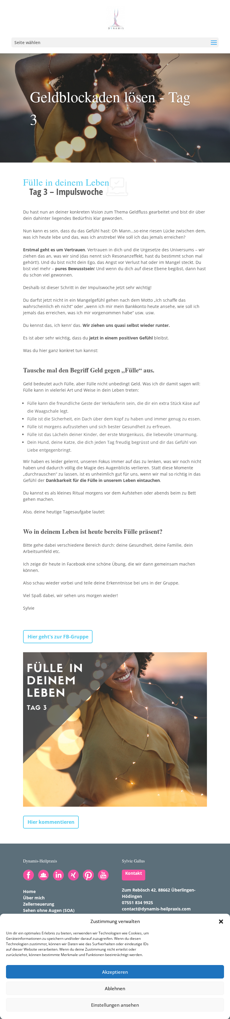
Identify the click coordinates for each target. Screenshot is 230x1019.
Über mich (34, 898)
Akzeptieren (115, 972)
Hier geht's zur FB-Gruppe (58, 636)
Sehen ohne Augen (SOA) (49, 910)
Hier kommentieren (51, 822)
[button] (221, 922)
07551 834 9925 (137, 902)
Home (29, 891)
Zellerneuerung (38, 904)
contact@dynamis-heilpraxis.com (156, 909)
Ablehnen (115, 988)
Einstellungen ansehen (115, 1005)
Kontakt (133, 873)
